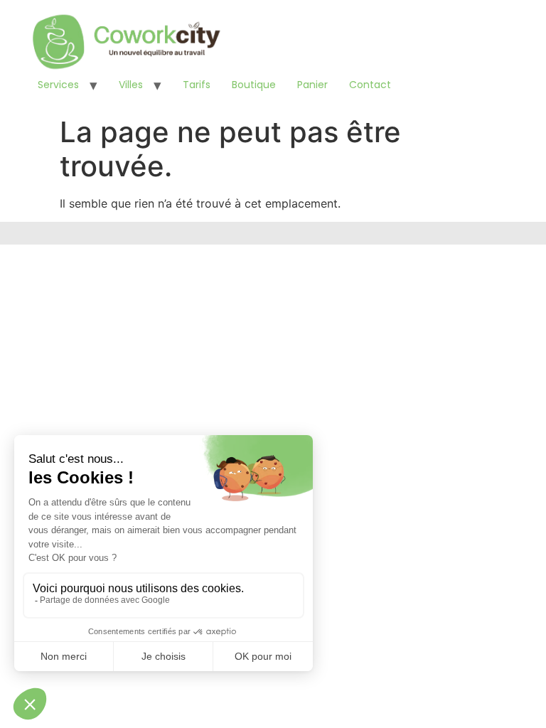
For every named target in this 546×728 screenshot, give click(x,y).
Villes (131, 84)
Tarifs (196, 84)
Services (58, 84)
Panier (312, 84)
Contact (370, 84)
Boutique (254, 84)
